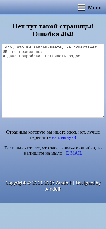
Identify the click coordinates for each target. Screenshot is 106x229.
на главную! (64, 137)
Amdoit (53, 189)
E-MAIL (74, 153)
